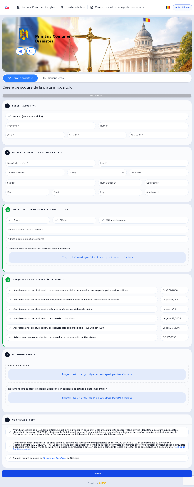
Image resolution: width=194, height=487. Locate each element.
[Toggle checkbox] (9, 116)
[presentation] (97, 255)
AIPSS (102, 483)
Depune (97, 473)
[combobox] (97, 172)
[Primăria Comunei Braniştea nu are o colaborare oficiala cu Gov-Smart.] (184, 64)
